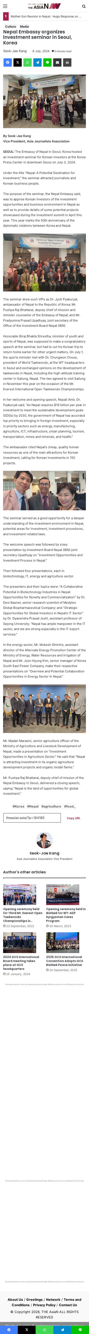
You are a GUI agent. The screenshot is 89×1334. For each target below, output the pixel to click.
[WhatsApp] (27, 62)
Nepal (33, 806)
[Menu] (5, 7)
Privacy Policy (44, 1305)
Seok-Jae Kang (15, 51)
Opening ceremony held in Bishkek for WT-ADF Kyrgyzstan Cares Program (66, 915)
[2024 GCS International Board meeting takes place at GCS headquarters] (23, 942)
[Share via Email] (57, 62)
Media (24, 26)
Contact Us (68, 1305)
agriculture (52, 806)
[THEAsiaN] (44, 6)
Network (53, 1299)
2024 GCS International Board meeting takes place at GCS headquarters (21, 963)
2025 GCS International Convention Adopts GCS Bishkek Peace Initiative (64, 961)
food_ (71, 806)
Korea (19, 806)
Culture (10, 26)
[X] (17, 62)
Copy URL (74, 818)
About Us (15, 1299)
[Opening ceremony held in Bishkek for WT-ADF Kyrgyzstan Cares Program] (66, 894)
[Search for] (84, 7)
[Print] (67, 62)
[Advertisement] (44, 1032)
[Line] (47, 62)
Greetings (34, 1299)
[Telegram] (37, 62)
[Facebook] (8, 62)
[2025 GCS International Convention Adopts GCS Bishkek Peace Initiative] (66, 942)
